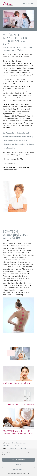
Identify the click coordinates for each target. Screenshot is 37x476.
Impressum (26, 473)
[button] (26, 3)
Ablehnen (18, 464)
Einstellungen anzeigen (18, 469)
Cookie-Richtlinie (12, 473)
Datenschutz (20, 473)
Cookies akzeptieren (18, 459)
